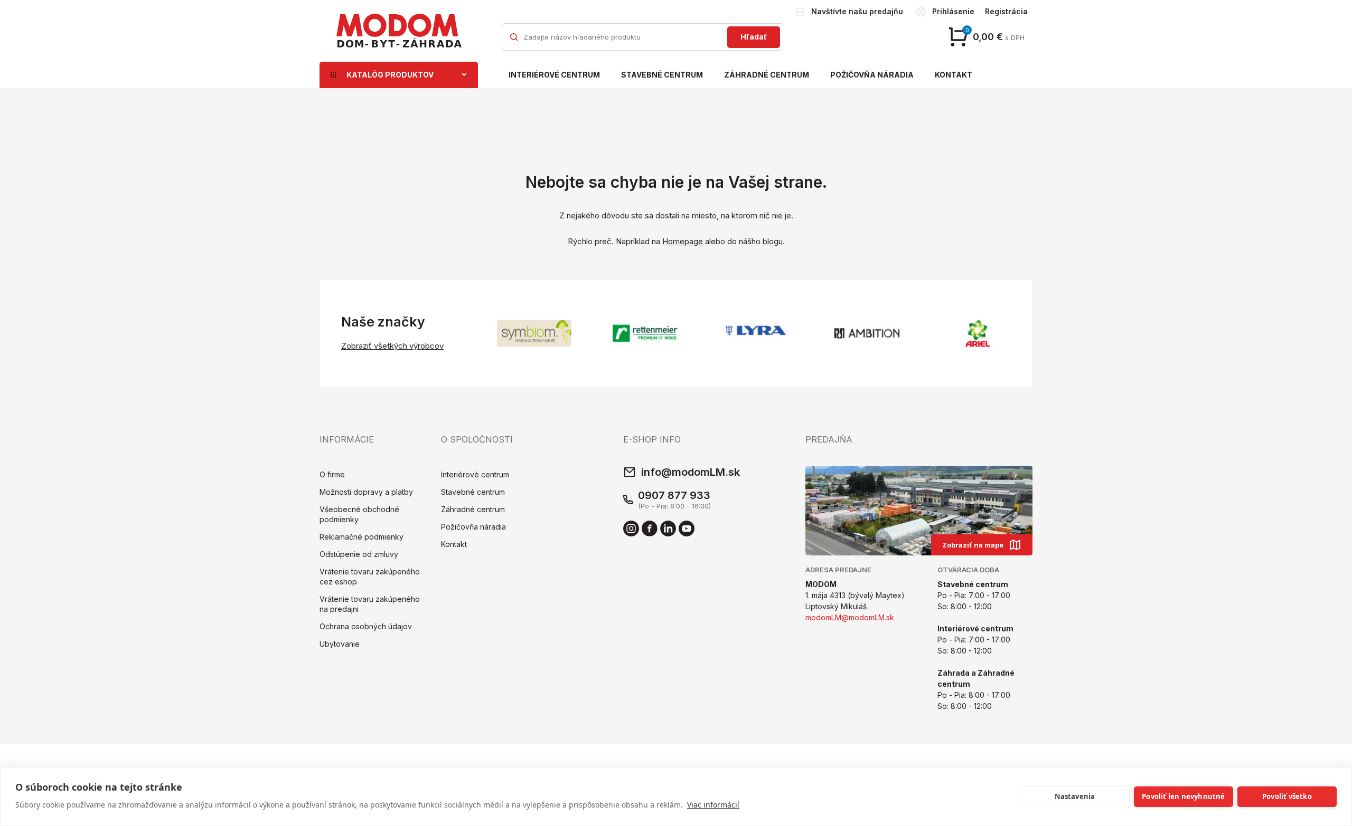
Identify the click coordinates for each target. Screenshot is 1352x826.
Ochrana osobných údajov (366, 626)
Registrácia (1006, 11)
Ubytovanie (340, 643)
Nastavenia (1075, 796)
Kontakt (953, 74)
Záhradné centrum (766, 74)
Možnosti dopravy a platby (366, 491)
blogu (773, 241)
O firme (332, 474)
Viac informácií (713, 805)
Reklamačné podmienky (361, 536)
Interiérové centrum (554, 74)
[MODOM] (398, 31)
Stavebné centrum (662, 74)
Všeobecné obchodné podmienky (359, 514)
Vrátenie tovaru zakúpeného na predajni (370, 603)
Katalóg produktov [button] (390, 74)
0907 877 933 (674, 495)
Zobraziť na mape (972, 545)
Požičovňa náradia (872, 74)
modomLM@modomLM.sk (849, 617)
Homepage (682, 241)
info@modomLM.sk (690, 472)
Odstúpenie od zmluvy (359, 554)
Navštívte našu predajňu (857, 11)
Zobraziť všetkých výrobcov (392, 346)
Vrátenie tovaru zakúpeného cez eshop (370, 576)
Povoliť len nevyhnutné (1183, 796)
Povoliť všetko (1287, 796)
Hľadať (753, 36)
